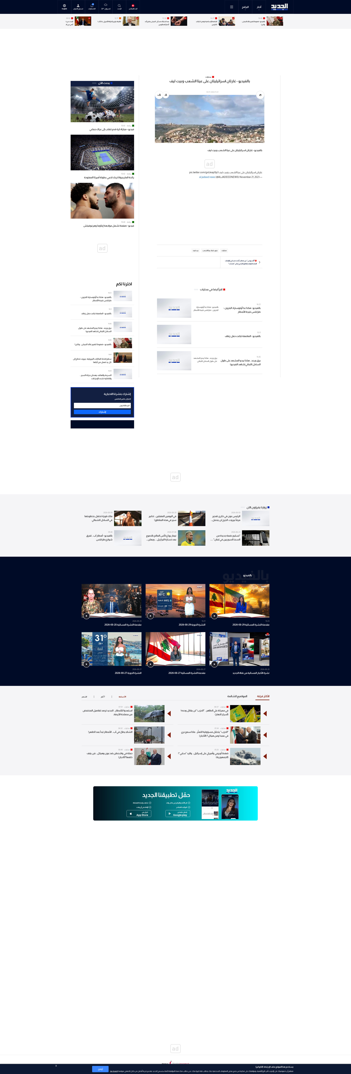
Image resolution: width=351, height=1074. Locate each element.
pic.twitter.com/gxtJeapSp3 (204, 172)
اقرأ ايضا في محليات (211, 289)
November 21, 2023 (250, 177)
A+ (159, 94)
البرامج (245, 7)
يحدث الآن (104, 82)
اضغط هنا (114, 1071)
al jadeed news (207, 177)
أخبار (259, 7)
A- (165, 94)
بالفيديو (247, 575)
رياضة (129, 126)
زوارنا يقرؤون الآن (257, 507)
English (64, 9)
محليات (223, 707)
